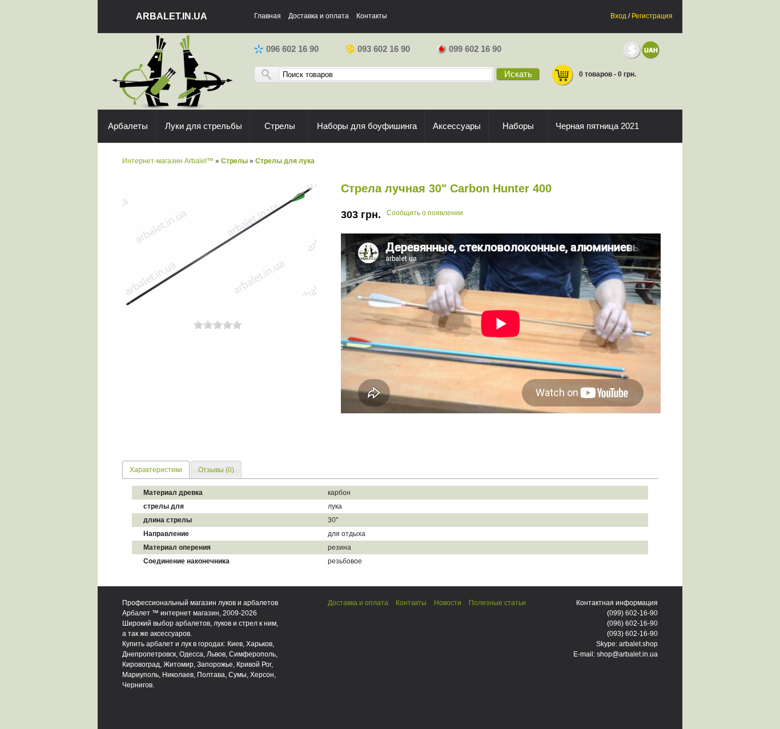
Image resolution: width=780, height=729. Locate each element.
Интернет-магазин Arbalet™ (168, 161)
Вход (618, 16)
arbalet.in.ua (171, 16)
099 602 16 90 (475, 49)
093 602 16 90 (383, 49)
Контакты (371, 16)
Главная (267, 16)
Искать (518, 74)
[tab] (156, 469)
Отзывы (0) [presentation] (216, 470)
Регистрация (652, 16)
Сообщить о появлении (425, 213)
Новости (447, 603)
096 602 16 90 (292, 49)
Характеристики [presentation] (156, 470)
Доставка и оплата (318, 16)
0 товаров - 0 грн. (607, 74)
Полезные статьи (497, 603)
